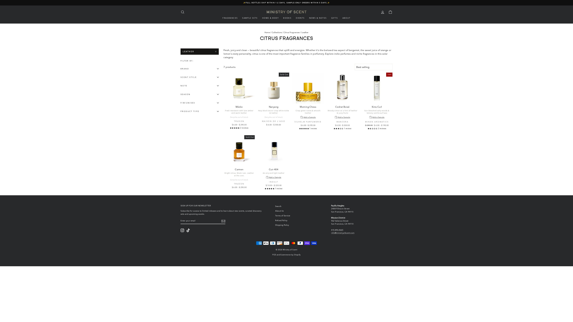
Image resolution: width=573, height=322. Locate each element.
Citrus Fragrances (292, 32)
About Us (279, 211)
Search (278, 206)
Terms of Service (282, 216)
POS (274, 255)
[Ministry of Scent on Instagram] (182, 230)
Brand (185, 69)
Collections (277, 32)
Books (287, 18)
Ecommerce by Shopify (290, 255)
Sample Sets (250, 18)
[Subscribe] (223, 221)
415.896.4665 (337, 230)
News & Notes (318, 18)
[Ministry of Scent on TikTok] (188, 230)
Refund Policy (281, 220)
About (346, 18)
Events (300, 18)
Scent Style (189, 77)
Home (267, 32)
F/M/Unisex (188, 103)
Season (185, 94)
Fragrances (230, 18)
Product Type (190, 111)
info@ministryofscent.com (342, 233)
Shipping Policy (282, 225)
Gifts (334, 18)
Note (184, 86)
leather (188, 51)
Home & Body (270, 18)
